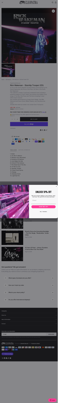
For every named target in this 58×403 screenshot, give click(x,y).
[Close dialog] (56, 186)
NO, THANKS (43, 211)
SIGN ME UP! (42, 206)
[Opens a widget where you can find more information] (51, 400)
